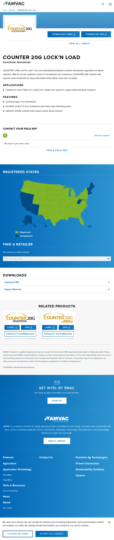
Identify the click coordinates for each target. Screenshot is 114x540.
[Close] (109, 522)
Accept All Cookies (51, 534)
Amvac (14, 4)
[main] (57, 528)
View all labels (79, 43)
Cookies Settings (17, 534)
